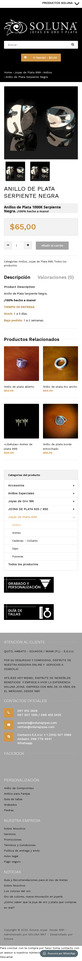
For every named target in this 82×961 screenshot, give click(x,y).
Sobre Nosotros (14, 828)
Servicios (10, 834)
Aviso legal (11, 856)
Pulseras (17, 556)
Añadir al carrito (52, 245)
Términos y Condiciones (20, 845)
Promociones (12, 839)
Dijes (15, 548)
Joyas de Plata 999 (27, 72)
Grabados (10, 804)
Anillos (47, 72)
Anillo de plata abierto (19, 386)
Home (8, 72)
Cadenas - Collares (25, 540)
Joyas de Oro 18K (21, 501)
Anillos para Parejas (17, 793)
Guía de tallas (13, 799)
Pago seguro (12, 861)
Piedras (9, 810)
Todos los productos (23, 564)
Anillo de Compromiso (19, 788)
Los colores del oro (17, 891)
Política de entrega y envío (22, 850)
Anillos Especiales (21, 493)
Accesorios (16, 485)
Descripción (17, 277)
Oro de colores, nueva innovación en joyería (33, 896)
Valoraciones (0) (56, 277)
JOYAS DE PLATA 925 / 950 (28, 509)
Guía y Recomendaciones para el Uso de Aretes (36, 880)
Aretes (16, 532)
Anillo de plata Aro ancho (60, 386)
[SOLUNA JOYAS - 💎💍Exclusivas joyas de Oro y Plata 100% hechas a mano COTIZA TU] (41, 34)
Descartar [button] (6, 956)
